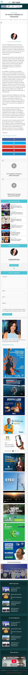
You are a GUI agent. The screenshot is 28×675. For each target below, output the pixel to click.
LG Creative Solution (22, 670)
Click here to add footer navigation (14, 672)
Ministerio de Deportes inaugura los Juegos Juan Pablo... (16, 207)
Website (4, 303)
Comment (4, 276)
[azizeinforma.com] (14, 1)
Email (4, 297)
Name (4, 290)
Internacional (14, 12)
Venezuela (13, 135)
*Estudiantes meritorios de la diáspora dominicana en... (17, 227)
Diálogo (8, 135)
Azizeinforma (24, 19)
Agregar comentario (13, 19)
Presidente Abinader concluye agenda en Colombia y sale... (15, 234)
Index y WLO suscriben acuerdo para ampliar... (16, 240)
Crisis (4, 135)
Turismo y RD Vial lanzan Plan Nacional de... (14, 572)
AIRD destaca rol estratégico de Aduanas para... (15, 610)
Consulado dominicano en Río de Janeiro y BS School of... (17, 214)
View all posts (14, 265)
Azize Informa (9, 670)
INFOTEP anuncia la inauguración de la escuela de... (16, 603)
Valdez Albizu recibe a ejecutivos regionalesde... (16, 596)
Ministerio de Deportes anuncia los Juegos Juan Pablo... (16, 220)
